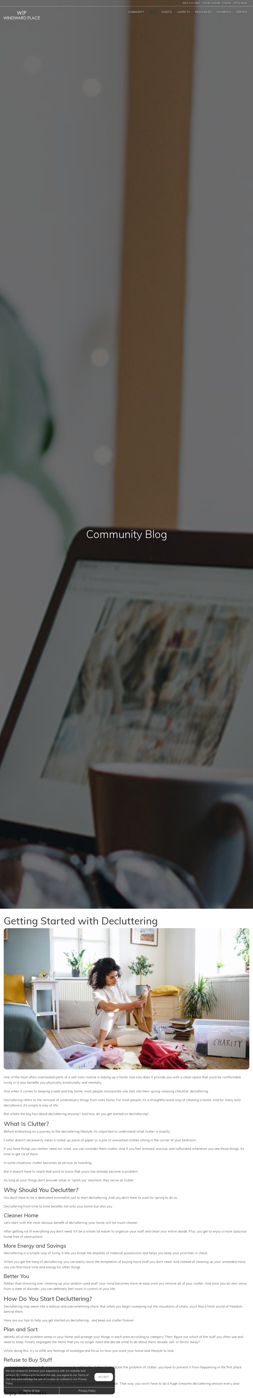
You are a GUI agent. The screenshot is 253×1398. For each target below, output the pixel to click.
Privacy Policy (87, 1390)
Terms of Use (31, 1390)
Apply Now (240, 2)
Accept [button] (104, 1377)
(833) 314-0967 (191, 2)
